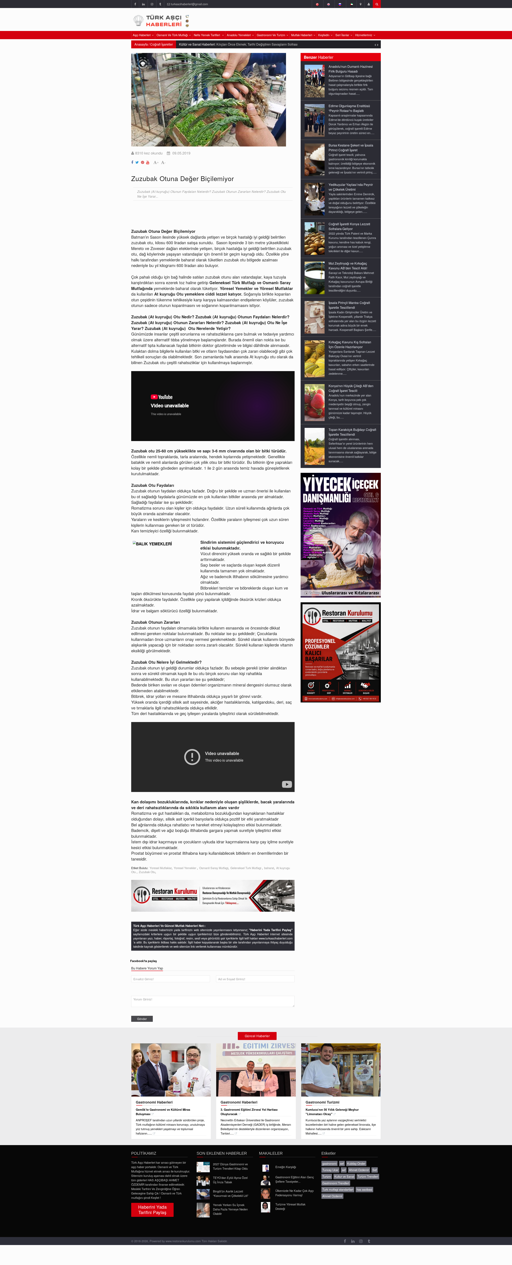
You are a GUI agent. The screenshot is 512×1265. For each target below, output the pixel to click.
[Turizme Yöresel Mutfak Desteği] (265, 1207)
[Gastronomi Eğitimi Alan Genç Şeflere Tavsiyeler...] (265, 1180)
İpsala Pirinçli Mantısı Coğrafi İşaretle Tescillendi (349, 305)
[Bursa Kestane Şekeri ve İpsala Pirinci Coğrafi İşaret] (315, 159)
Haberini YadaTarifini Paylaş (152, 1209)
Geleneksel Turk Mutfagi (246, 868)
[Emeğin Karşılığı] (265, 1168)
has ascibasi (364, 1189)
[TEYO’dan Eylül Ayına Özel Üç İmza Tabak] (203, 1180)
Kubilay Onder (356, 1163)
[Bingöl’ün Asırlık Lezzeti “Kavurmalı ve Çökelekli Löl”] (203, 1194)
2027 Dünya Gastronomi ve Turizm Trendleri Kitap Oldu (230, 1166)
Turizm (326, 1176)
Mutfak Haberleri (301, 35)
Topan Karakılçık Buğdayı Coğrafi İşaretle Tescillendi (352, 432)
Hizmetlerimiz (363, 35)
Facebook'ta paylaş (143, 961)
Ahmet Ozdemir (359, 1170)
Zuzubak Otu (147, 872)
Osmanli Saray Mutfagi (213, 868)
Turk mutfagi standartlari (337, 1189)
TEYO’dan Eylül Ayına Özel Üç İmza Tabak (230, 1179)
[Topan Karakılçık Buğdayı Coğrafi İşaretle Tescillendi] (315, 446)
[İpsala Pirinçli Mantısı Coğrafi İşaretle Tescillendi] (315, 317)
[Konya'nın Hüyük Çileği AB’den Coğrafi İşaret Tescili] (315, 402)
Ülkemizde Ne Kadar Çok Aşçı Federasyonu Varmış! (294, 1192)
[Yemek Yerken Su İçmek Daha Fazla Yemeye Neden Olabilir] (203, 1210)
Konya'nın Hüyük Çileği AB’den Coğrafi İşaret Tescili (351, 388)
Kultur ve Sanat (344, 1176)
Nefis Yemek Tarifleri (207, 35)
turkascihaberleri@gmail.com (189, 4)
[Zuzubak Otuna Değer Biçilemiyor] (132, 161)
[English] (328, 4)
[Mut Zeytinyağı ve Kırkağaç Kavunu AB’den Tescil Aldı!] (315, 277)
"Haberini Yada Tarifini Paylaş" (271, 930)
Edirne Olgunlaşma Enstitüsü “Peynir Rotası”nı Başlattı (349, 108)
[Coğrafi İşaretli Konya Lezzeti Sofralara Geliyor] (315, 238)
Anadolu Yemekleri (239, 35)
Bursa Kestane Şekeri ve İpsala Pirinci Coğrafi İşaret (351, 147)
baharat (269, 868)
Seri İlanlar (342, 35)
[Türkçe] (317, 4)
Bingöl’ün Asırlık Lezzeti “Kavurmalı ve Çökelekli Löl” (230, 1193)
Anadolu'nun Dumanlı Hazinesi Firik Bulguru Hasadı (351, 69)
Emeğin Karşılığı (285, 1167)
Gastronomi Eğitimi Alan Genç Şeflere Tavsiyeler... (294, 1179)
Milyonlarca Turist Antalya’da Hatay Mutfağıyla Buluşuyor (242, 44)
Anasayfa (141, 44)
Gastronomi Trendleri (335, 1183)
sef (342, 1163)
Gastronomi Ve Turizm (271, 35)
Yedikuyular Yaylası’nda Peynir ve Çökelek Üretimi (351, 187)
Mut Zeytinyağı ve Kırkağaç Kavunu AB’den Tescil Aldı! (348, 265)
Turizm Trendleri (368, 1176)
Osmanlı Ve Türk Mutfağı (172, 35)
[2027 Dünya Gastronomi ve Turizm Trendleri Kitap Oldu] (203, 1167)
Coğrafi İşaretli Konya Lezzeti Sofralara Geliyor (349, 226)
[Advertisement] (333, 21)
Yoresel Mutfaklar (161, 868)
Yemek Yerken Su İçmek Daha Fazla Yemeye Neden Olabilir (230, 1209)
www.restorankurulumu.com (183, 1241)
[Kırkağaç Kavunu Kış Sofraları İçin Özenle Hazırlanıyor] (315, 358)
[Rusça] (340, 4)
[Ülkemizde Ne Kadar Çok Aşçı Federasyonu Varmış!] (265, 1193)
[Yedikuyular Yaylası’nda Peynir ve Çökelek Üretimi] (315, 198)
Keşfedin (323, 35)
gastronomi (329, 1163)
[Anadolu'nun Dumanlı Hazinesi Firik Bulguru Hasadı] (315, 80)
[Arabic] (351, 4)
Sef (374, 1170)
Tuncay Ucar (330, 1170)
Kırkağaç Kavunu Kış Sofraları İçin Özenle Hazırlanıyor (350, 344)
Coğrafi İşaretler (161, 44)
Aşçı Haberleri (142, 35)
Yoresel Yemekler (185, 868)
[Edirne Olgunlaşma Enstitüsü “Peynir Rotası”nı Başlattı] (315, 120)
